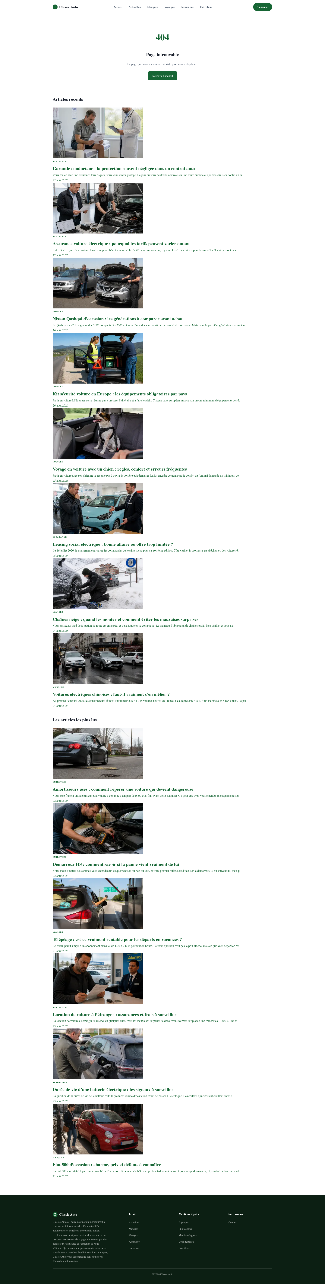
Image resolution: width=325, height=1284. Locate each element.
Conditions (184, 1248)
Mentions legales (188, 1235)
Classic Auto (68, 6)
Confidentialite (186, 1241)
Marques (152, 7)
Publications (185, 1229)
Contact (233, 1222)
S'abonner (263, 7)
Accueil (117, 7)
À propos (183, 1222)
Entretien (206, 7)
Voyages (169, 7)
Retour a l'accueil (162, 76)
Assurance (187, 7)
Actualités (135, 7)
